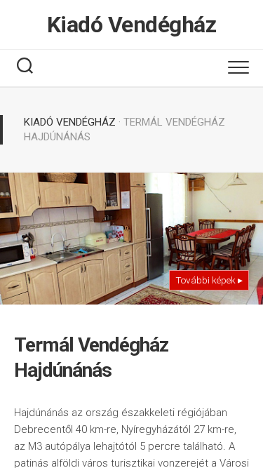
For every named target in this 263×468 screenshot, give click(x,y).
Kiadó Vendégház (132, 24)
